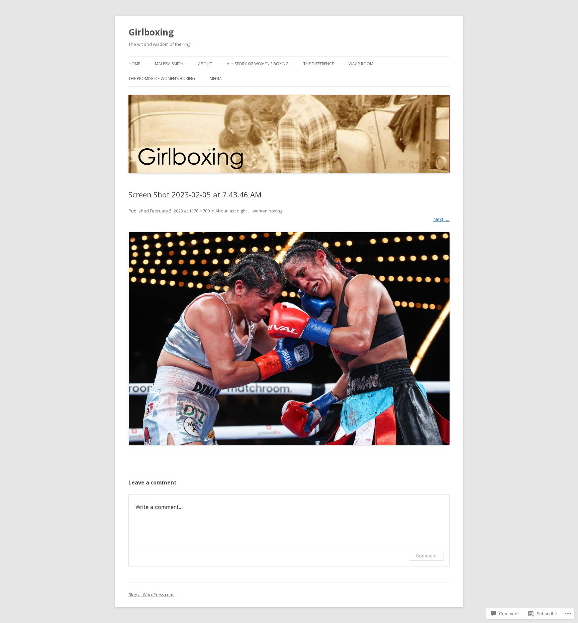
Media (216, 78)
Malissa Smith (169, 64)
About (205, 64)
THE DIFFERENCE (318, 64)
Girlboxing (151, 32)
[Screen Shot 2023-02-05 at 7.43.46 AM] (289, 338)
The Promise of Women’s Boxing (161, 78)
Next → (441, 219)
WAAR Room (361, 64)
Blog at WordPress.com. (151, 595)
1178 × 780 (199, 211)
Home (134, 64)
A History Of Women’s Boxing (258, 64)
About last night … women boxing (248, 211)
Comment (426, 555)
